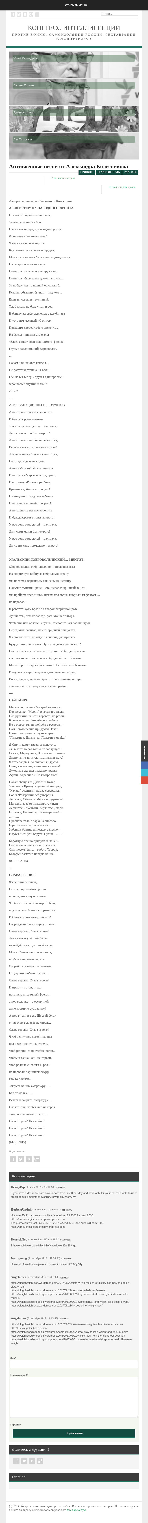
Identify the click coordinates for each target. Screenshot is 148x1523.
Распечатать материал (63, 178)
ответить (60, 1187)
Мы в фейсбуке (76, 1509)
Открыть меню (76, 5)
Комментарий (19, 1375)
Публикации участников (122, 187)
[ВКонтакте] (25, 14)
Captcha (15, 1424)
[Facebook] (13, 14)
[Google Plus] (31, 14)
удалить (130, 172)
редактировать (109, 172)
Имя (13, 1358)
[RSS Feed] (36, 13)
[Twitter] (19, 14)
